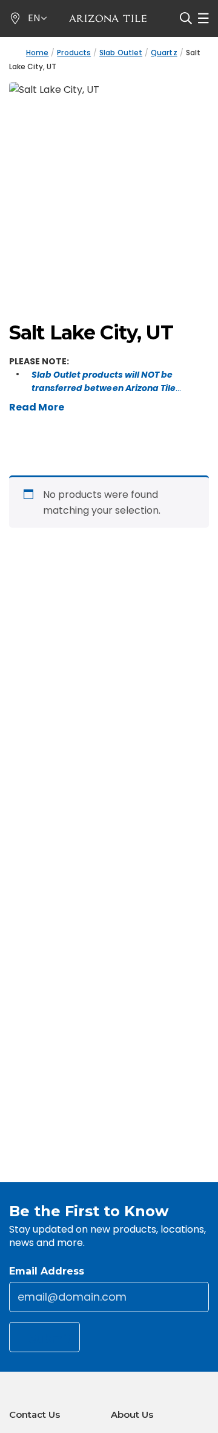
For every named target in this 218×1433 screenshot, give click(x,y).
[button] (37, 19)
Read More (36, 407)
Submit (50, 1339)
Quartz (164, 52)
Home (37, 52)
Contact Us (34, 1414)
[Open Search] (186, 18)
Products (74, 52)
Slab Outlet (120, 52)
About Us (132, 1414)
